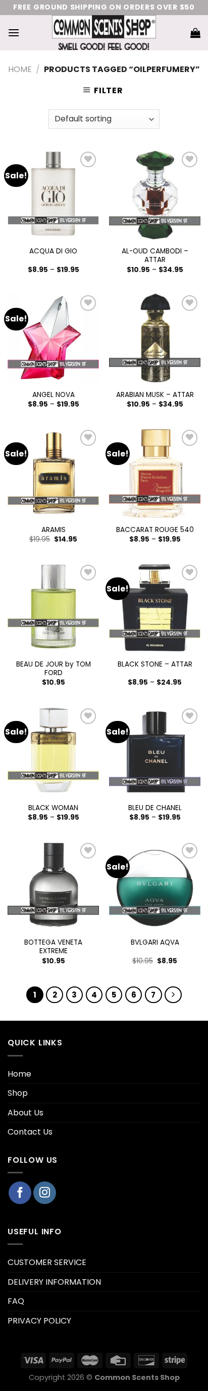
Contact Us (30, 1132)
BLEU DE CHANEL (155, 808)
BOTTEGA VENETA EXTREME (53, 947)
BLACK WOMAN (53, 808)
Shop (18, 1093)
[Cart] (195, 33)
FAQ (16, 1301)
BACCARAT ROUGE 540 (155, 530)
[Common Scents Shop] (104, 32)
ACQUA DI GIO (53, 251)
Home (20, 69)
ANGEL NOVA (53, 395)
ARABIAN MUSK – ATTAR (155, 395)
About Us (25, 1112)
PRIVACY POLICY (39, 1321)
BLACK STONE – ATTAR (155, 664)
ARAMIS (53, 530)
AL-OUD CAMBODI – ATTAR (155, 255)
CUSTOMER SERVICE (47, 1262)
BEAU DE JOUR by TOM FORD (53, 669)
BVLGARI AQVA (155, 942)
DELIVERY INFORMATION (54, 1282)
